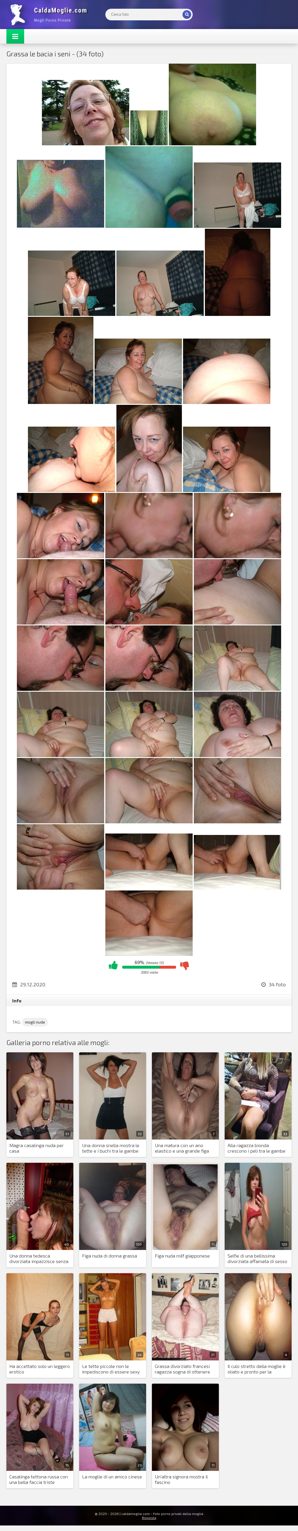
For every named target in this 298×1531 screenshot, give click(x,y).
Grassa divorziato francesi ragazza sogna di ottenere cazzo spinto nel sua (182, 1369)
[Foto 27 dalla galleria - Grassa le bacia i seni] (237, 755)
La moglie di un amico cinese (112, 1476)
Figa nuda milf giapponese (182, 1255)
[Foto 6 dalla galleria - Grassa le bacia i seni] (237, 226)
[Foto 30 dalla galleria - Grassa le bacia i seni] (237, 821)
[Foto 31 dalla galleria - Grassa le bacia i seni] (60, 887)
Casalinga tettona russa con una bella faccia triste (38, 1479)
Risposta (149, 1518)
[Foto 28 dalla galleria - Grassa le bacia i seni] (60, 821)
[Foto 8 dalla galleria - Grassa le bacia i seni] (160, 314)
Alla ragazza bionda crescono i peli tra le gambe (256, 1147)
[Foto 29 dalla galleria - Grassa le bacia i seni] (149, 821)
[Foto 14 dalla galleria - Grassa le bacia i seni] (149, 490)
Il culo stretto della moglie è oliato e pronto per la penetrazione (256, 1369)
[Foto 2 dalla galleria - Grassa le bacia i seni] (149, 143)
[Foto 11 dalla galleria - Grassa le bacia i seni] (138, 402)
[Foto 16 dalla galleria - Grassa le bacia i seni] (60, 556)
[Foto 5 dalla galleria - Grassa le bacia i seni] (149, 226)
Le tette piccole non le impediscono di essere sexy (111, 1368)
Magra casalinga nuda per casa (36, 1147)
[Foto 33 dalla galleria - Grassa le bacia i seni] (237, 887)
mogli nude (35, 1022)
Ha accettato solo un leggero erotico (39, 1368)
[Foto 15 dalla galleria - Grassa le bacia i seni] (226, 490)
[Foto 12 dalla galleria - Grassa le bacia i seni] (226, 402)
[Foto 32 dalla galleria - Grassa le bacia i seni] (149, 887)
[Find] (186, 14)
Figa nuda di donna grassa (109, 1255)
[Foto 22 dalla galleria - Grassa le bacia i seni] (60, 689)
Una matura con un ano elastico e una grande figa (182, 1147)
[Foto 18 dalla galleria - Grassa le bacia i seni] (237, 556)
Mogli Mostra (50, 14)
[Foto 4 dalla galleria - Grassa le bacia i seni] (60, 226)
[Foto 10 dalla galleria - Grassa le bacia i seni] (60, 402)
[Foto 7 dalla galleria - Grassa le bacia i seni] (71, 314)
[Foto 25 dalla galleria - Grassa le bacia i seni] (60, 755)
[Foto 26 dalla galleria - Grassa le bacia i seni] (149, 755)
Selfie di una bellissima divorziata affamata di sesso (257, 1258)
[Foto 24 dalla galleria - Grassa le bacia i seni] (237, 689)
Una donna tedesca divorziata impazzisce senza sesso (38, 1258)
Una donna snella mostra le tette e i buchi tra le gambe (110, 1147)
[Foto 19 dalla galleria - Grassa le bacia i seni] (60, 622)
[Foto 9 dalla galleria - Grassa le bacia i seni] (237, 314)
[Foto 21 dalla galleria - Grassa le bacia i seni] (237, 622)
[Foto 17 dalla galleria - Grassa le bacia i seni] (149, 556)
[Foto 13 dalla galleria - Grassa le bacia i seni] (71, 490)
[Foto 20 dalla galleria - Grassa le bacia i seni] (149, 622)
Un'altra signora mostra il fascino (181, 1479)
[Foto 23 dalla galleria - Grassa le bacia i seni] (149, 689)
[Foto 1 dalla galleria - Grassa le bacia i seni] (85, 143)
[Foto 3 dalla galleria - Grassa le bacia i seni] (212, 143)
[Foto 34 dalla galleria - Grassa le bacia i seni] (149, 954)
